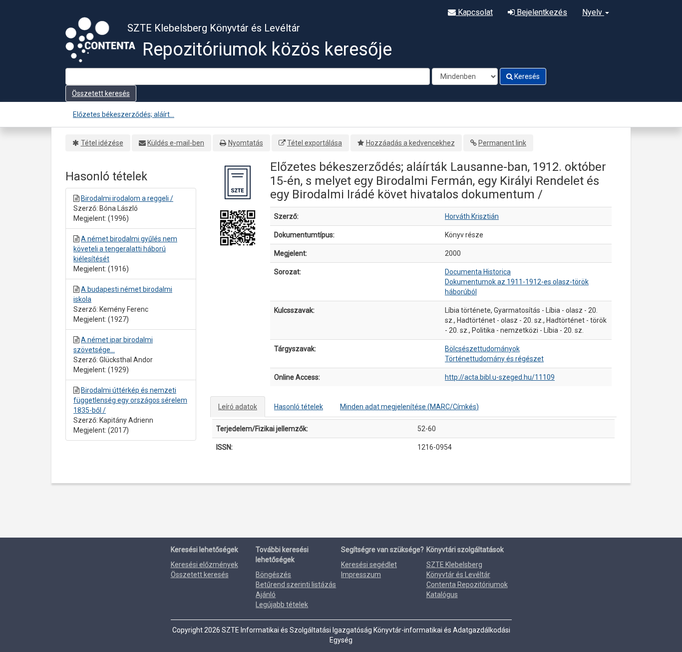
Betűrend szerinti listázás (296, 585)
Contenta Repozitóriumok (467, 585)
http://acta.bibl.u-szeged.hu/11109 (500, 377)
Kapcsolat (474, 12)
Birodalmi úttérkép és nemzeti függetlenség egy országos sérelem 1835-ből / (130, 400)
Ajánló (266, 595)
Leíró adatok (237, 407)
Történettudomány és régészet (494, 359)
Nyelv (593, 12)
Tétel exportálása (314, 143)
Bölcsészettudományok (482, 349)
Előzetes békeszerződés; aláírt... (123, 114)
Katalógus (442, 595)
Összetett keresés (101, 93)
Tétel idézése (102, 143)
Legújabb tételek (282, 605)
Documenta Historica (478, 272)
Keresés (526, 76)
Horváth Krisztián (472, 216)
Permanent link (502, 143)
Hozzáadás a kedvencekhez (410, 143)
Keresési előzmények (204, 565)
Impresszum (361, 575)
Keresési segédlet (369, 565)
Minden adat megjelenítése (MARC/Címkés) (409, 407)
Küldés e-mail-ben (175, 143)
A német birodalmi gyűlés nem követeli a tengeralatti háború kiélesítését (125, 249)
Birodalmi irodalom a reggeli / (127, 198)
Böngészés (273, 575)
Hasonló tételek (298, 407)
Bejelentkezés (541, 12)
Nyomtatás (245, 143)
